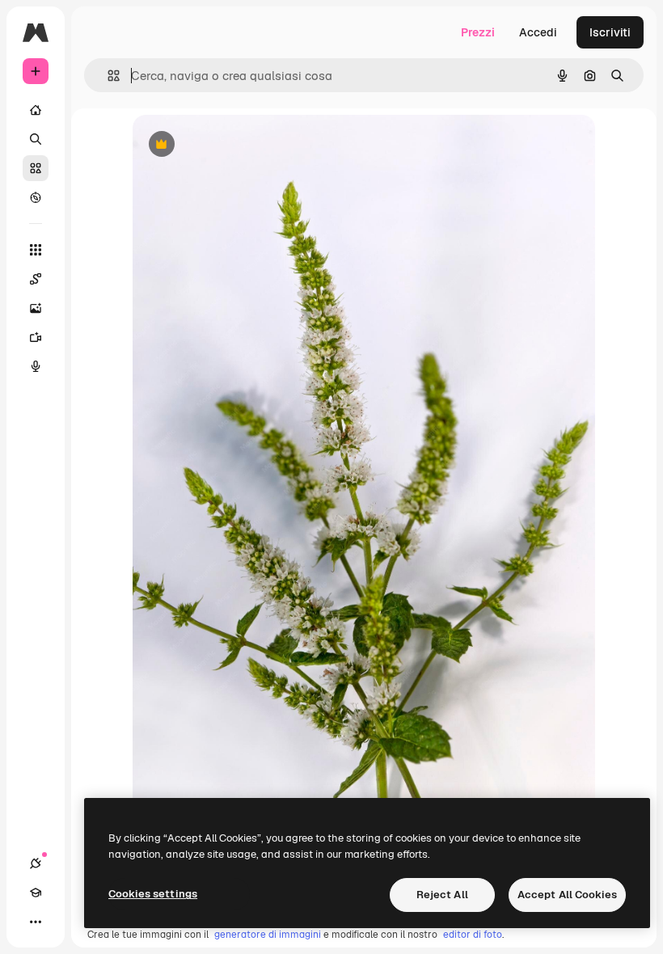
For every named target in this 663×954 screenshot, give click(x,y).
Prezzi (478, 32)
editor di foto (472, 934)
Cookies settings (152, 894)
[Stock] (36, 168)
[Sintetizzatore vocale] (36, 366)
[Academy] (36, 892)
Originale (239, 145)
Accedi (538, 32)
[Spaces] (36, 279)
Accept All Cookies (567, 894)
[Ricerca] (36, 139)
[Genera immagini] (36, 308)
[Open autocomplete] (107, 76)
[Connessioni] (36, 863)
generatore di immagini (267, 934)
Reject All (442, 894)
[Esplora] (36, 197)
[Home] (36, 110)
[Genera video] (36, 337)
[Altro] (36, 922)
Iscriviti (610, 32)
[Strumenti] (36, 250)
